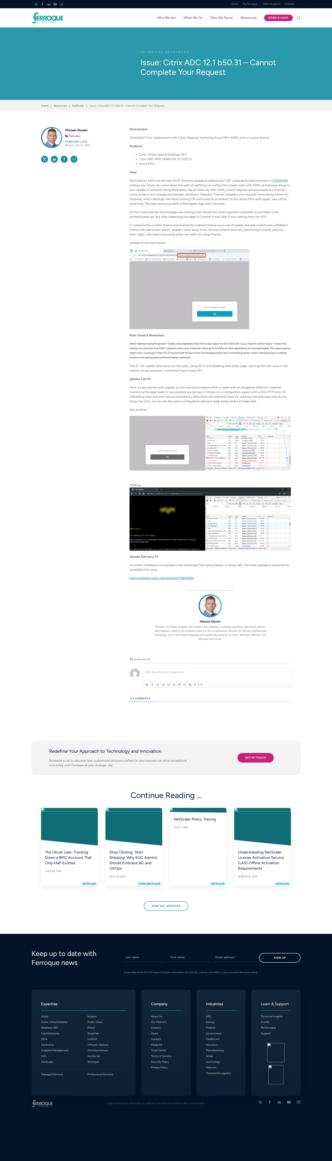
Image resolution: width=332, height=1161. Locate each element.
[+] (200, 684)
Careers (156, 1027)
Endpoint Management (54, 1050)
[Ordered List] (168, 684)
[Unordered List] (174, 684)
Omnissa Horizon (97, 1050)
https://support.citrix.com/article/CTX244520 (161, 578)
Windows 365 (49, 1027)
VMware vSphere (97, 1044)
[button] (298, 18)
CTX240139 (279, 180)
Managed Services (52, 1074)
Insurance (212, 1044)
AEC (208, 1016)
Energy (210, 1022)
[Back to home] (47, 18)
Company (159, 1004)
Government (213, 1033)
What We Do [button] (193, 18)
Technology (213, 1062)
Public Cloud (94, 1022)
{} (195, 684)
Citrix (44, 1039)
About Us (156, 1016)
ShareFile (93, 1033)
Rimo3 (91, 1027)
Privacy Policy (159, 1067)
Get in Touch (255, 757)
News (154, 1033)
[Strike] (163, 684)
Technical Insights (272, 1016)
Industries (214, 1004)
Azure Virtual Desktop (54, 1022)
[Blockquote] (179, 684)
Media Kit (156, 1044)
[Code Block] (184, 684)
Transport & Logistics (218, 1073)
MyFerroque (268, 1027)
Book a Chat (278, 17)
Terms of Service (161, 1056)
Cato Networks (50, 1033)
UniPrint (92, 1039)
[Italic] (152, 684)
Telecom (211, 1067)
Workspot (93, 1062)
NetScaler (74, 136)
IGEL (44, 1056)
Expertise (49, 1004)
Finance (211, 1027)
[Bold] (147, 684)
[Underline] (157, 684)
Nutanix (92, 1016)
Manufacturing (215, 1050)
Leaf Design (196, 1103)
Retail (209, 1056)
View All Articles (166, 906)
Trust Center (158, 1050)
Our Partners (158, 1022)
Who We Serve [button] (221, 18)
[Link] (190, 684)
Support (266, 1033)
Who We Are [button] (166, 18)
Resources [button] (248, 18)
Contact (156, 1039)
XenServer (93, 1056)
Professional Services (100, 1074)
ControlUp (47, 1044)
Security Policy (160, 1062)
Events (265, 1022)
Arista (44, 1016)
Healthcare (212, 1039)
